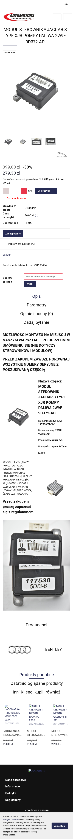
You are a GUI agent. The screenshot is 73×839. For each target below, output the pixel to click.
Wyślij (30, 283)
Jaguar (7, 254)
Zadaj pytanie (13, 233)
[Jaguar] (62, 154)
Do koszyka (44, 190)
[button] (36, 780)
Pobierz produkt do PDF (22, 243)
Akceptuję (60, 825)
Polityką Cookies (11, 819)
